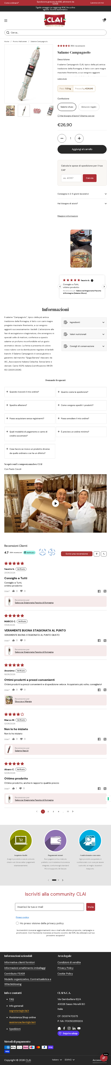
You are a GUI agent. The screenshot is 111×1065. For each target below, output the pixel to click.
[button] (104, 20)
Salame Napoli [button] (21, 750)
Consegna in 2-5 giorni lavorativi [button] (73, 194)
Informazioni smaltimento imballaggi (25, 968)
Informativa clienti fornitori (19, 962)
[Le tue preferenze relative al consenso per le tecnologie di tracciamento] (108, 798)
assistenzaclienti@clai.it (22, 1022)
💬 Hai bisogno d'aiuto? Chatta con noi (76, 116)
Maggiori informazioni (68, 216)
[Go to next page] (73, 812)
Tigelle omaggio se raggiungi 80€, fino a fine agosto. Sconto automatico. (55, 9)
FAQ (11, 999)
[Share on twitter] (105, 591)
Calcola (89, 178)
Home (6, 41)
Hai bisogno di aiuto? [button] (68, 203)
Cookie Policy (65, 973)
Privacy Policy (65, 968)
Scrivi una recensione (77, 553)
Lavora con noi (97, 3)
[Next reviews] (104, 286)
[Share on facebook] (99, 592)
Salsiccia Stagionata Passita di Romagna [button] (34, 602)
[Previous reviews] (60, 286)
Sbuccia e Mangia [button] (23, 701)
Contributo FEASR (14, 973)
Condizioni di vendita (69, 962)
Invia (91, 907)
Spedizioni (15, 1028)
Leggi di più (62, 79)
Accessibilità (100, 1060)
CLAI (28, 1060)
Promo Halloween (20, 41)
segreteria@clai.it (19, 1010)
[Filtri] (97, 553)
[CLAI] (54, 20)
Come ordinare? (11, 3)
